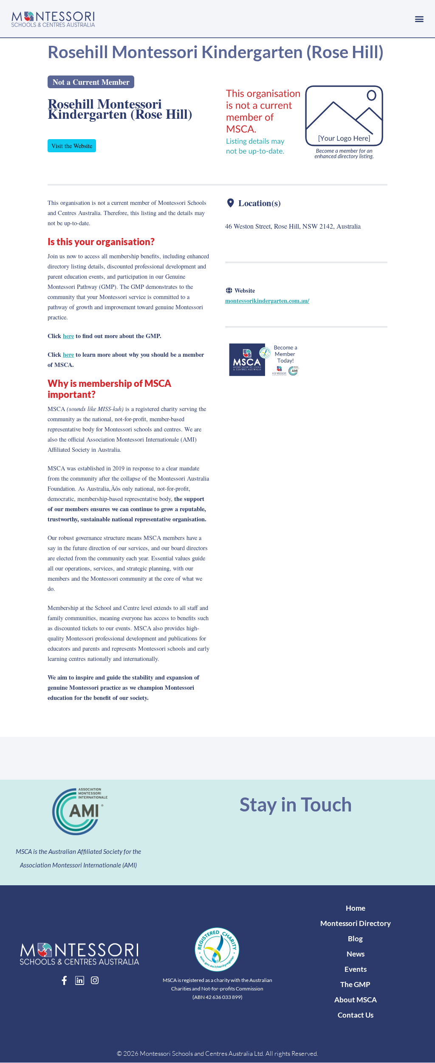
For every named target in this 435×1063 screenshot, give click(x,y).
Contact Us (355, 1014)
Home (355, 908)
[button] (419, 18)
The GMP (355, 984)
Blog (355, 938)
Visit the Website (71, 146)
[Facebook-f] (64, 980)
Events (356, 969)
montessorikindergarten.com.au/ (267, 300)
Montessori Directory (355, 923)
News (355, 953)
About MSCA (355, 999)
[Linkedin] (79, 980)
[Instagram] (94, 980)
